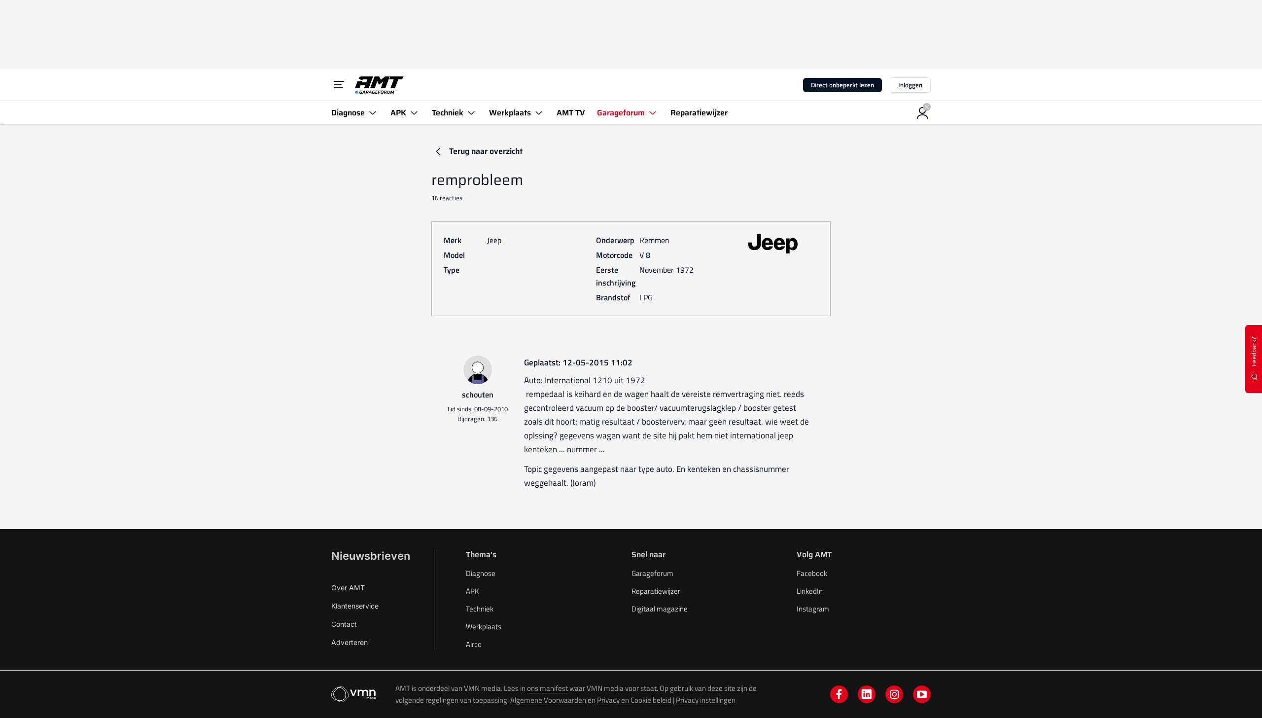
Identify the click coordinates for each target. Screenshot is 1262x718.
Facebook (812, 573)
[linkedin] (867, 694)
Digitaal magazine (659, 608)
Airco (474, 644)
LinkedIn (810, 591)
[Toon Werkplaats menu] (539, 112)
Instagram (813, 608)
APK (472, 591)
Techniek (479, 608)
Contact (344, 624)
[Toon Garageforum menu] (653, 112)
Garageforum (652, 573)
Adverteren (349, 642)
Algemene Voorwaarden (548, 700)
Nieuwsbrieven (370, 555)
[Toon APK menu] (414, 112)
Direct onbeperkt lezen (842, 85)
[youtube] (922, 694)
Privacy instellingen (706, 700)
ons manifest (547, 688)
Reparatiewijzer (655, 591)
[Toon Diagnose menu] (373, 112)
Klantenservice (355, 606)
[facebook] (839, 694)
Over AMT (348, 587)
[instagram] (894, 694)
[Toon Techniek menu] (471, 112)
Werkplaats (483, 626)
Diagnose (480, 573)
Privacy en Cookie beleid (634, 700)
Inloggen (910, 85)
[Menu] (339, 85)
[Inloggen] (923, 113)
